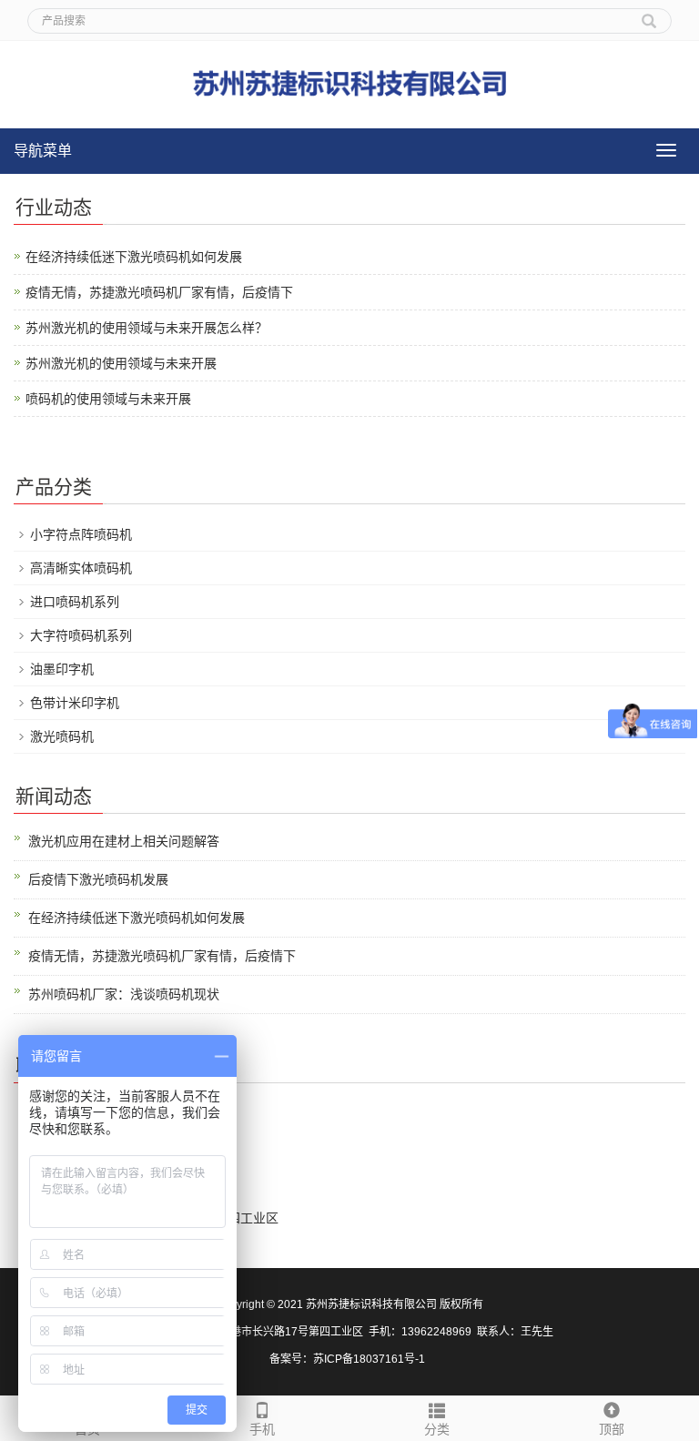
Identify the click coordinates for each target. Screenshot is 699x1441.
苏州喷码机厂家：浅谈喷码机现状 (123, 994)
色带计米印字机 (74, 702)
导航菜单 (43, 150)
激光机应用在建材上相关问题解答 (123, 841)
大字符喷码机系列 (81, 635)
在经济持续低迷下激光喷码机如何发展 (133, 256)
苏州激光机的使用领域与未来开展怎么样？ (146, 327)
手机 (262, 1429)
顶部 (611, 1429)
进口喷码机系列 (74, 601)
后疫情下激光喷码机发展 (98, 879)
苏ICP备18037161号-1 (370, 1359)
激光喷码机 (62, 736)
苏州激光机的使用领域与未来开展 (121, 363)
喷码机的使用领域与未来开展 (108, 398)
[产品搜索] (649, 14)
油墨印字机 (62, 669)
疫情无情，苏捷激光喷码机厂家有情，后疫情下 (159, 292)
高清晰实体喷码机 (81, 568)
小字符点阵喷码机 (81, 534)
